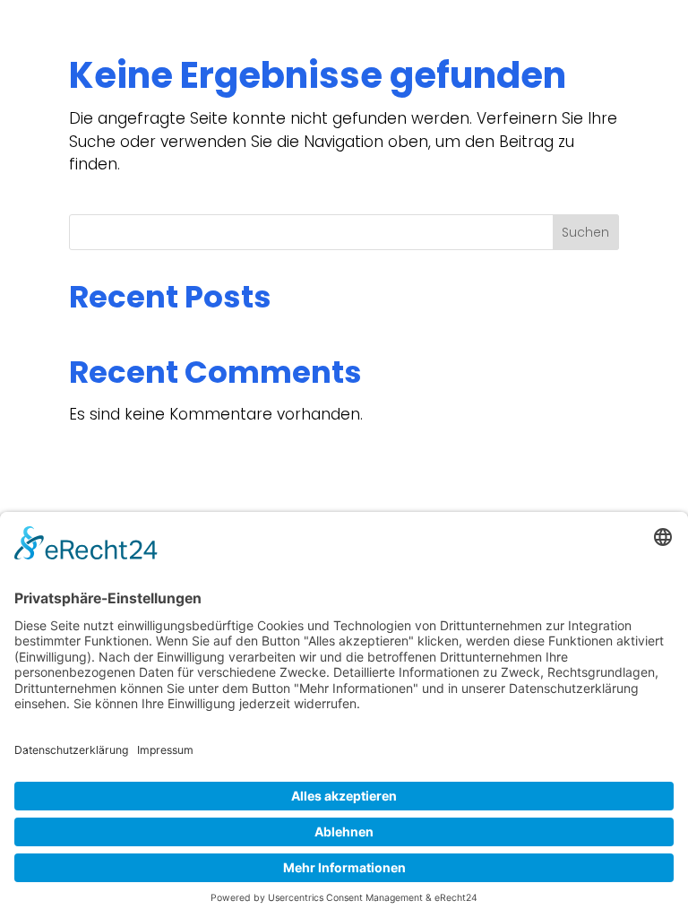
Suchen (585, 232)
